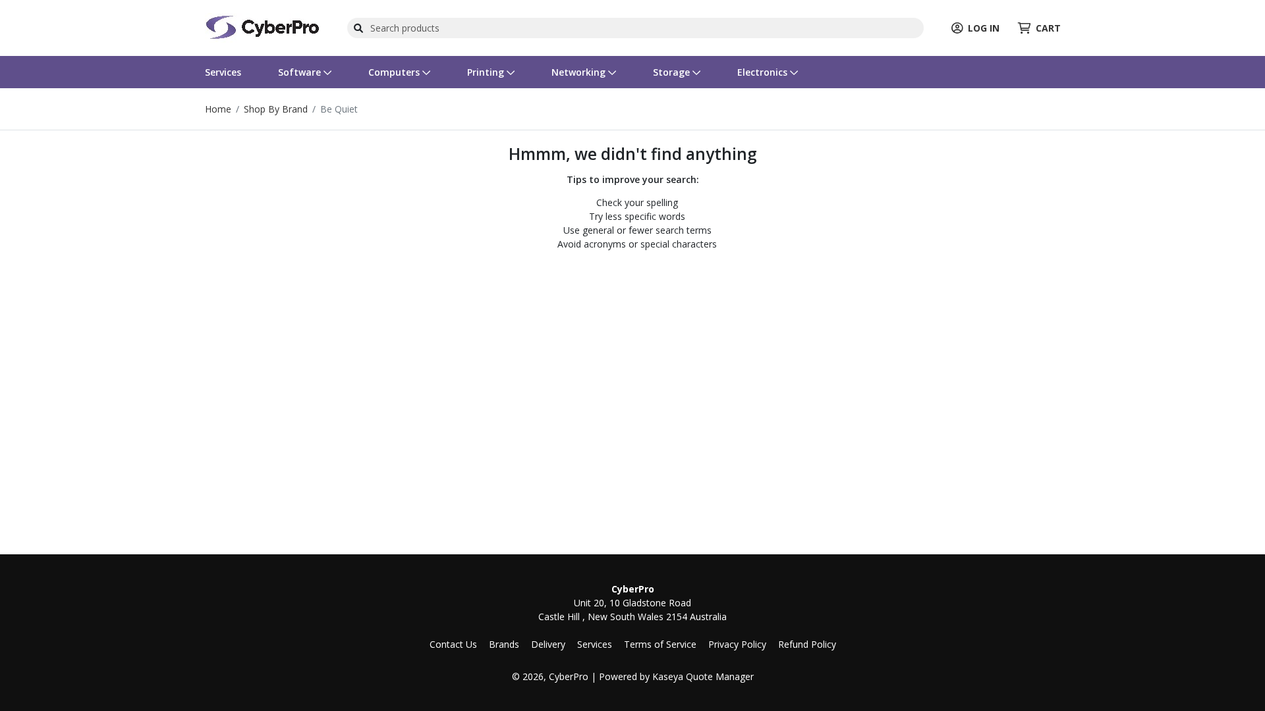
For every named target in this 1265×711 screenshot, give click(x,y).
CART (1048, 28)
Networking (579, 72)
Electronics (763, 72)
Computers (395, 72)
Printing (487, 72)
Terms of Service (660, 644)
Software (300, 72)
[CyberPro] (262, 26)
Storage (672, 72)
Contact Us (453, 644)
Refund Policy (807, 644)
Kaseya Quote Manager (703, 676)
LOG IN (983, 28)
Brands (504, 644)
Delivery (548, 644)
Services (223, 72)
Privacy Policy (737, 644)
